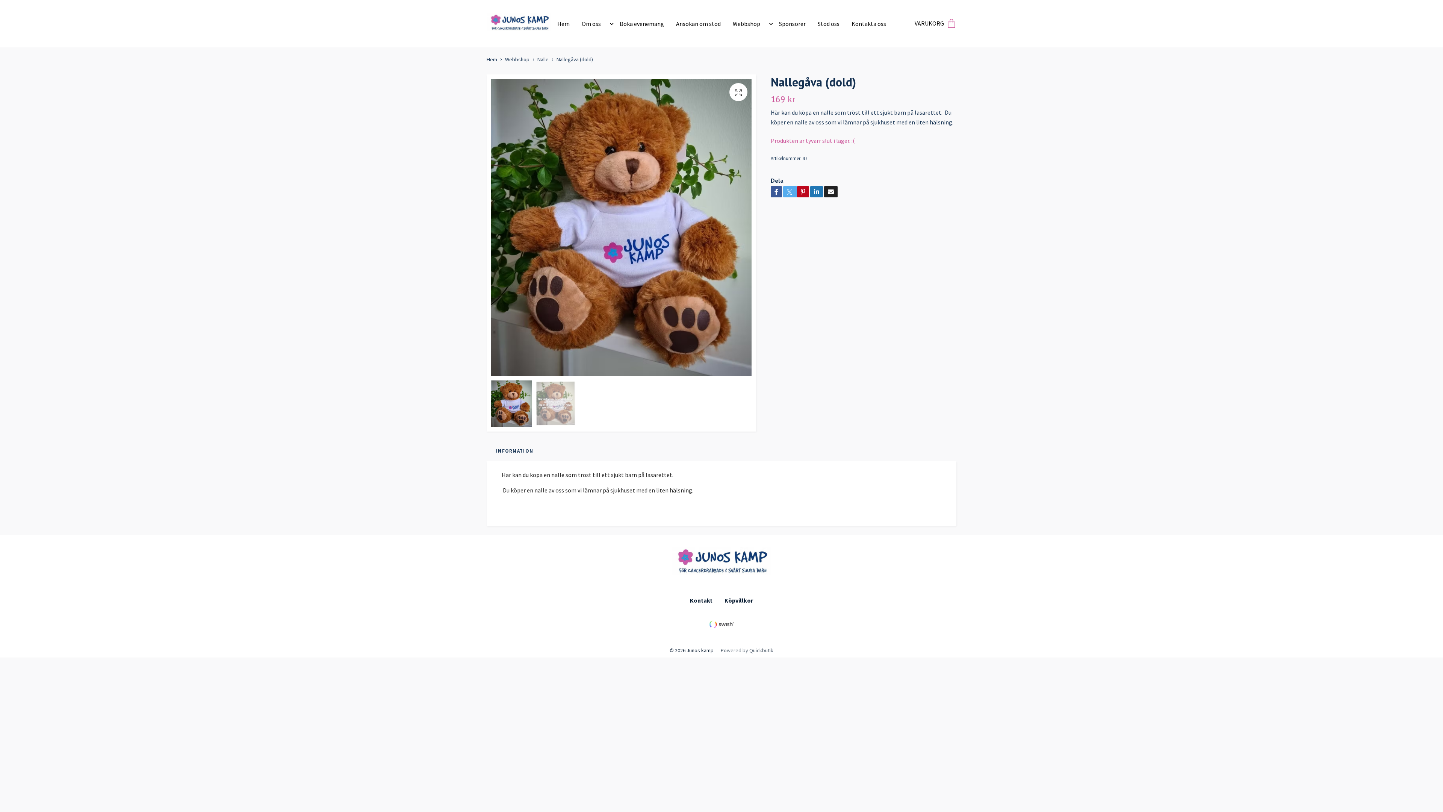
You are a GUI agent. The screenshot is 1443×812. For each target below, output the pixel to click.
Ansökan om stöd (698, 23)
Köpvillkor (739, 600)
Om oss (591, 23)
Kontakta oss (869, 23)
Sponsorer (792, 23)
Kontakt (701, 600)
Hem (563, 23)
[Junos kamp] (519, 20)
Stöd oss (828, 23)
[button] (610, 23)
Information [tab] (514, 451)
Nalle (543, 59)
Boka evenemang (642, 23)
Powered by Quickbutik (747, 650)
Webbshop (746, 23)
